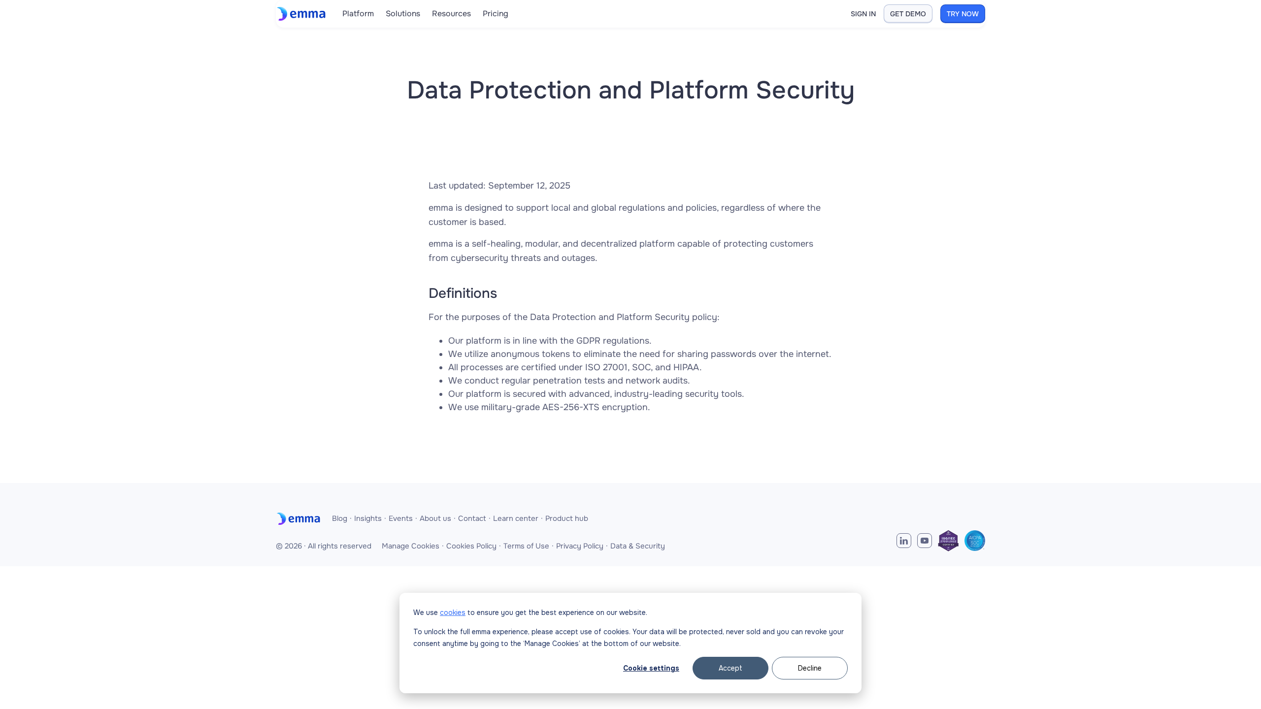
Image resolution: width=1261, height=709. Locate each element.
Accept (730, 668)
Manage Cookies (410, 546)
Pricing (495, 13)
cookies (452, 612)
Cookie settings (651, 668)
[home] (303, 14)
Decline (810, 668)
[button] (358, 14)
